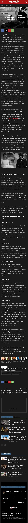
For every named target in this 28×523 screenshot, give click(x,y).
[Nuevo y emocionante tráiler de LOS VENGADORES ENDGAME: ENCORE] (5, 422)
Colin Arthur (4, 368)
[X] (6, 30)
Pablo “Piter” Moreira (6, 372)
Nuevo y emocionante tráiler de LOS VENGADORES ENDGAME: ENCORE (17, 422)
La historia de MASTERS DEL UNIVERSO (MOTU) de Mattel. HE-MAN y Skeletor (17, 459)
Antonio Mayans (11, 366)
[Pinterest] (9, 30)
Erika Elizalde (15, 368)
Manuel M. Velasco (12, 370)
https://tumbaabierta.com (14, 410)
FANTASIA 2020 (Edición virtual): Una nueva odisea (21, 391)
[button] (2, 2)
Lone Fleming (4, 370)
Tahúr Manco (11, 462)
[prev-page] (2, 445)
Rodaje (20, 372)
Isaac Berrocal (23, 368)
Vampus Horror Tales (6, 373)
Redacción (5, 25)
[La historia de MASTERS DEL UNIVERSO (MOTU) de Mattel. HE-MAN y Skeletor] (4, 458)
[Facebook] (2, 30)
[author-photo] (14, 406)
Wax (9, 118)
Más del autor (17, 417)
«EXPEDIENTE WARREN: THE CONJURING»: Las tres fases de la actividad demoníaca (16, 467)
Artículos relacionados (7, 417)
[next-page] (5, 445)
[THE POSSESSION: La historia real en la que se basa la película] (4, 474)
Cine (10, 5)
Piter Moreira (14, 372)
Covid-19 (10, 368)
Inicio (2, 5)
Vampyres (15, 118)
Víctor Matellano (15, 373)
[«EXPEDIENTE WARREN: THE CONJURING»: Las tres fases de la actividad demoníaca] (4, 466)
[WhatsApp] (12, 30)
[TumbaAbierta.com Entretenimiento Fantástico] (14, 507)
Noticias (6, 5)
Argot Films (18, 366)
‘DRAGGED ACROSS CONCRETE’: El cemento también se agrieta (7, 392)
